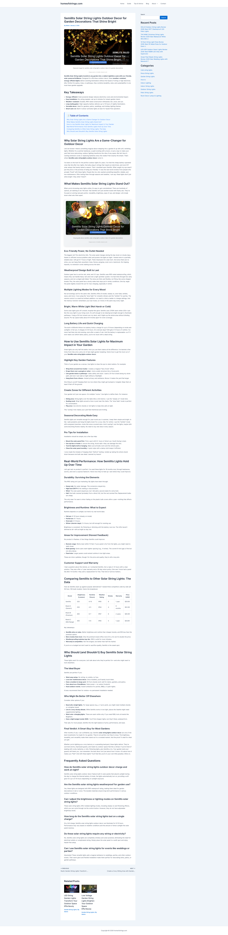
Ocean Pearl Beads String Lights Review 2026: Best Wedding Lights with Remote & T (154, 59)
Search (143, 14)
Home (122, 3)
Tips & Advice (138, 3)
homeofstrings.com (71, 3)
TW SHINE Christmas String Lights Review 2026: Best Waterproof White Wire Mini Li (153, 37)
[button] (157, 3)
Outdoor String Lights (148, 89)
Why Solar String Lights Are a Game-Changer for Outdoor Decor (88, 119)
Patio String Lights (147, 92)
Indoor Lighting (146, 83)
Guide (129, 3)
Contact (163, 3)
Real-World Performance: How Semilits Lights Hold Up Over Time (89, 126)
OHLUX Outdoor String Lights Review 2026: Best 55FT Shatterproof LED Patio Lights (153, 29)
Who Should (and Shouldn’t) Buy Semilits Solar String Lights (87, 131)
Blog (147, 3)
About (154, 3)
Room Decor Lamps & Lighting (151, 96)
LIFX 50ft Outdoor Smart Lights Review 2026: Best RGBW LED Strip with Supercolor (154, 52)
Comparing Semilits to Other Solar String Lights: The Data (86, 129)
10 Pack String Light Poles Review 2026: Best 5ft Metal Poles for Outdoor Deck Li (154, 44)
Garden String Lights (70, 909)
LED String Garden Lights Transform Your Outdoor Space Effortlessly (70, 900)
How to (143, 80)
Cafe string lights (146, 70)
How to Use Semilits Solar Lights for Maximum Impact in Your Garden (90, 124)
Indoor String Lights (147, 86)
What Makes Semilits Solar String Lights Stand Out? (84, 122)
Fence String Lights (147, 73)
